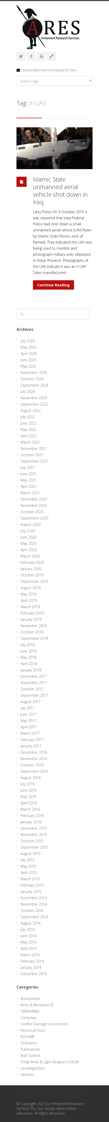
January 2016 (31, 821)
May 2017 (28, 720)
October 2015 (32, 840)
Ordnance (29, 1042)
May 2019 (28, 594)
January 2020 (31, 568)
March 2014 (30, 954)
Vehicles (27, 1074)
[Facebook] (31, 56)
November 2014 (34, 904)
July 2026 (28, 340)
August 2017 (31, 701)
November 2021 (34, 448)
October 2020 (32, 511)
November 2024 (34, 372)
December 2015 (34, 828)
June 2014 (29, 935)
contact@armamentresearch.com (49, 70)
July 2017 (28, 708)
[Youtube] (41, 56)
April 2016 (29, 802)
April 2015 (29, 872)
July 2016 (28, 784)
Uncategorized (32, 1068)
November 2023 (34, 397)
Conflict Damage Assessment (44, 1023)
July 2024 (28, 391)
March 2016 (30, 809)
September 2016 (34, 771)
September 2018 (34, 638)
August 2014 (31, 923)
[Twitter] (21, 56)
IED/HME (28, 1036)
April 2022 (29, 435)
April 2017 (29, 727)
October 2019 (32, 575)
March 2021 (30, 492)
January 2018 (31, 670)
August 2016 (31, 777)
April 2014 (29, 948)
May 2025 (28, 366)
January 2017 (31, 746)
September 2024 (34, 385)
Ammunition (30, 998)
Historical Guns (33, 1030)
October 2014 (32, 910)
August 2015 (31, 853)
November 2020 (34, 505)
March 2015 (30, 878)
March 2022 (30, 442)
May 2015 (28, 866)
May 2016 (28, 796)
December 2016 (34, 752)
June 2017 (29, 714)
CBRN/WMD (30, 1011)
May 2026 (28, 347)
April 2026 (29, 353)
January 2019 (31, 619)
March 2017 (30, 733)
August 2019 (31, 587)
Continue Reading (53, 285)
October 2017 (32, 689)
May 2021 (28, 480)
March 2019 (30, 606)
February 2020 (32, 562)
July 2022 (28, 416)
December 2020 (34, 499)
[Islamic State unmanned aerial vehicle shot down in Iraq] (54, 148)
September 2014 (34, 916)
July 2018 (28, 644)
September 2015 (34, 847)
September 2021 (34, 461)
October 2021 (32, 454)
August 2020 (31, 524)
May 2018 (28, 657)
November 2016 (34, 758)
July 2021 (28, 467)
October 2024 (32, 378)
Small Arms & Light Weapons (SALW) (50, 1061)
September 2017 (34, 695)
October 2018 (32, 632)
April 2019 (29, 600)
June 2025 (29, 359)
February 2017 (32, 739)
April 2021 (29, 486)
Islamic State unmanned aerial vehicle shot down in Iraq (60, 190)
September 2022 (34, 404)
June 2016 (29, 790)
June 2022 (29, 423)
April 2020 (29, 549)
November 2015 (34, 834)
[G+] (51, 56)
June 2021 (29, 473)
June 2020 (29, 537)
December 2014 (34, 897)
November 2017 (34, 682)
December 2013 (34, 973)
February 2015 (32, 885)
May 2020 (28, 543)
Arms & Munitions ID (37, 1005)
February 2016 (32, 815)
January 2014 (31, 967)
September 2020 (34, 518)
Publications (30, 1049)
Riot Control (30, 1055)
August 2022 (31, 410)
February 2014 (32, 961)
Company (28, 1017)
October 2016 (32, 765)
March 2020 (30, 556)
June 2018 (29, 651)
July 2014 (28, 929)
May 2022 (28, 429)
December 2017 (34, 676)
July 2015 (28, 859)
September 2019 (34, 581)
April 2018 (29, 663)
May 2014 (28, 942)
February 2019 (32, 613)
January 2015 (31, 891)
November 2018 (34, 625)
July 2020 (28, 530)
